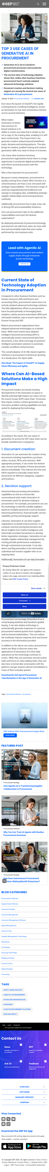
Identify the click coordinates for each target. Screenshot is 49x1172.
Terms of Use (41, 1160)
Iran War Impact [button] (10, 1014)
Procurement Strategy (11, 782)
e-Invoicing (5, 974)
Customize (23, 601)
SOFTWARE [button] (24, 1092)
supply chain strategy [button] (13, 990)
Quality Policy (37, 1162)
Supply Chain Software (9, 904)
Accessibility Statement (35, 1165)
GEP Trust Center (18, 1165)
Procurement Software (21, 98)
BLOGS (9, 1025)
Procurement (26, 694)
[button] (44, 4)
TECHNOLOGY (16, 1025)
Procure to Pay (6, 963)
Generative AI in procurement (18, 94)
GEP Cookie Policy (20, 579)
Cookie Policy (23, 1162)
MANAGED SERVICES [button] (24, 1097)
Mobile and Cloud (7, 958)
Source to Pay (6, 931)
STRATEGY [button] (24, 1087)
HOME (3, 1025)
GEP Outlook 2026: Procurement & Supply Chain (23, 731)
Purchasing (5, 947)
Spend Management (8, 925)
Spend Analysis (7, 969)
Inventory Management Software (13, 920)
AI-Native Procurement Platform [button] (17, 1009)
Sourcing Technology (9, 953)
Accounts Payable (8, 909)
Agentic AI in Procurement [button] (14, 995)
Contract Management (9, 915)
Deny (24, 606)
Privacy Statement (9, 1162)
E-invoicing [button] (8, 1004)
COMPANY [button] (24, 1102)
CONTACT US (24, 264)
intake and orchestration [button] (14, 999)
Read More (10, 735)
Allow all (24, 595)
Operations (5, 942)
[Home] (11, 4)
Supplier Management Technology (14, 936)
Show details (36, 588)
